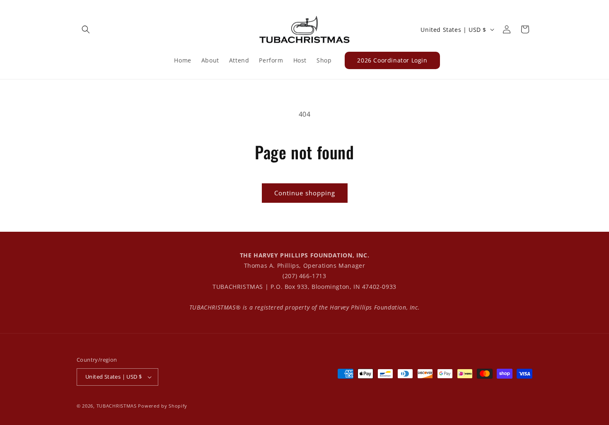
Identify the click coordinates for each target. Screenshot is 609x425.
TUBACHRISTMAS (117, 406)
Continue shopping (304, 193)
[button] (86, 29)
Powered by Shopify (162, 406)
